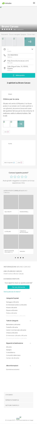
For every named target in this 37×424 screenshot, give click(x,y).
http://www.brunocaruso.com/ (18, 61)
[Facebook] (15, 412)
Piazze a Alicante (11, 310)
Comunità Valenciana (13, 355)
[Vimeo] (20, 412)
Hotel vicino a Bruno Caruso (14, 274)
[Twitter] (18, 412)
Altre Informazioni (12, 366)
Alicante (9, 347)
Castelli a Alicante (12, 327)
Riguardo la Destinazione (14, 343)
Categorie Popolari (12, 298)
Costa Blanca (10, 352)
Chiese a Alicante (12, 333)
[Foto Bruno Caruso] (18, 19)
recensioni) (20, 29)
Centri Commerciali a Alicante (16, 330)
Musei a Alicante (11, 307)
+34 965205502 (12, 55)
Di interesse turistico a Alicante (16, 305)
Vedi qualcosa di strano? (12, 291)
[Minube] (6, 3)
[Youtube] (23, 412)
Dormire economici (12, 369)
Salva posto (20, 75)
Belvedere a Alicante (13, 324)
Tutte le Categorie (12, 321)
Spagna (8, 350)
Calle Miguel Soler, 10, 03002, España (17, 67)
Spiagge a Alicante (12, 302)
